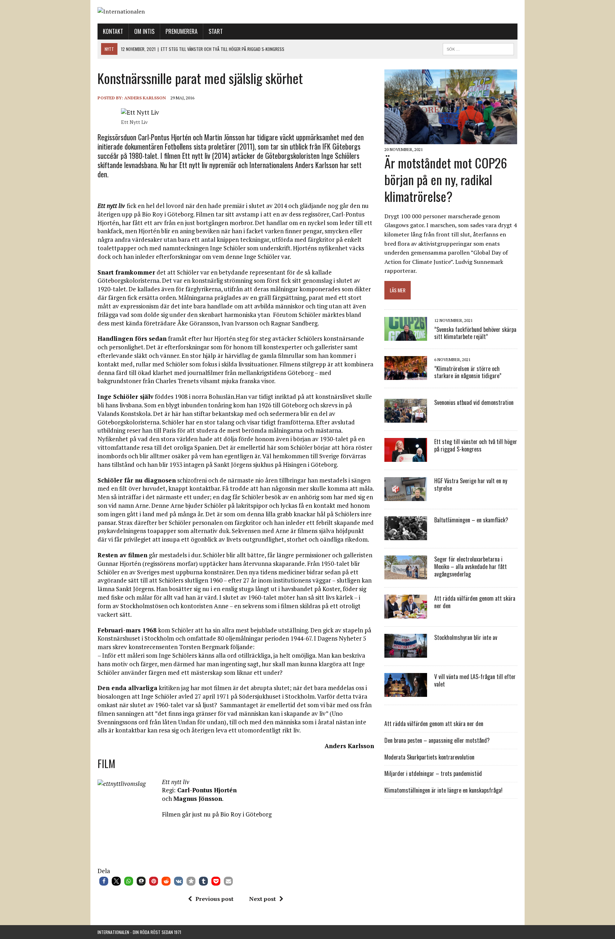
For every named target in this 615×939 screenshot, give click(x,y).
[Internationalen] (307, 11)
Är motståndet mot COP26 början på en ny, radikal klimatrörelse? (445, 179)
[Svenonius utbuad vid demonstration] (405, 418)
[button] (103, 881)
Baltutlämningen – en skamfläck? (471, 520)
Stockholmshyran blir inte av (465, 637)
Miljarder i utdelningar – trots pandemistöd (433, 773)
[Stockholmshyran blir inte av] (405, 653)
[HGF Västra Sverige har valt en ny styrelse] (405, 496)
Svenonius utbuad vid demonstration (474, 402)
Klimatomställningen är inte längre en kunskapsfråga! (443, 790)
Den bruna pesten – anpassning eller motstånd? (437, 740)
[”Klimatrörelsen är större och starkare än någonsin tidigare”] (405, 375)
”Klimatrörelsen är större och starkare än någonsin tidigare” (467, 372)
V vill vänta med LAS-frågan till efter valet (475, 680)
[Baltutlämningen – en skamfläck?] (405, 535)
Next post (262, 899)
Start (216, 31)
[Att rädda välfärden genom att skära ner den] (405, 614)
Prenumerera (181, 31)
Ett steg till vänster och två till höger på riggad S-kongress (475, 445)
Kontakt (113, 31)
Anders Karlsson (145, 97)
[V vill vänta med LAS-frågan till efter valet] (405, 692)
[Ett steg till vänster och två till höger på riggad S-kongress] (405, 457)
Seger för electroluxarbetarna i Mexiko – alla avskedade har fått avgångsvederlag (470, 566)
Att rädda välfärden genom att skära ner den (474, 602)
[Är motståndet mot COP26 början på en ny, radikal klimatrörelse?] (450, 140)
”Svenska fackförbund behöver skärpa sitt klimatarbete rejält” (475, 333)
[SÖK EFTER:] (478, 48)
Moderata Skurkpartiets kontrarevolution (429, 757)
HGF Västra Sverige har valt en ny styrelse (470, 484)
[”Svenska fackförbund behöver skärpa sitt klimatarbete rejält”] (405, 336)
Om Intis (144, 31)
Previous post (214, 899)
